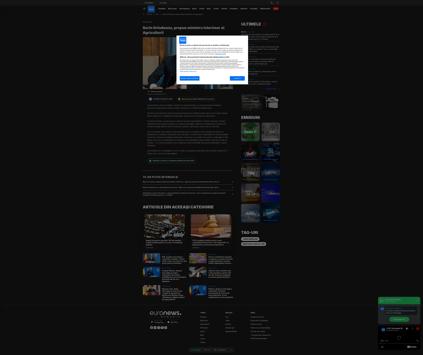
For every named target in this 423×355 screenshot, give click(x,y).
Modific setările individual (189, 78)
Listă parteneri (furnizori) (188, 71)
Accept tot (237, 78)
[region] (212, 60)
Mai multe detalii (220, 54)
